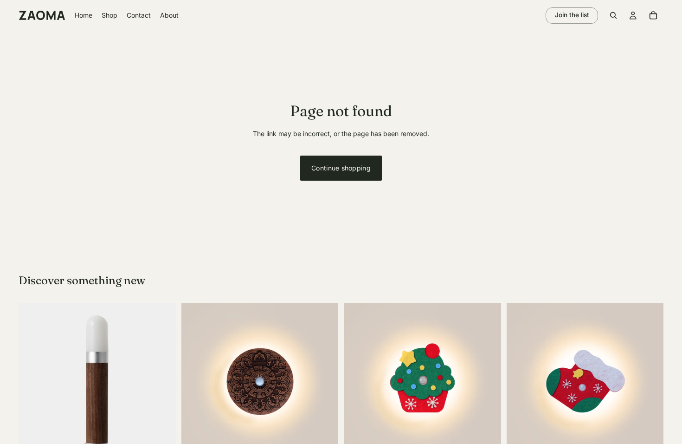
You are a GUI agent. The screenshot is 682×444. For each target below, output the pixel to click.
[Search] (613, 15)
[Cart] (653, 15)
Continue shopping (341, 168)
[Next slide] (162, 382)
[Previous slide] (32, 382)
